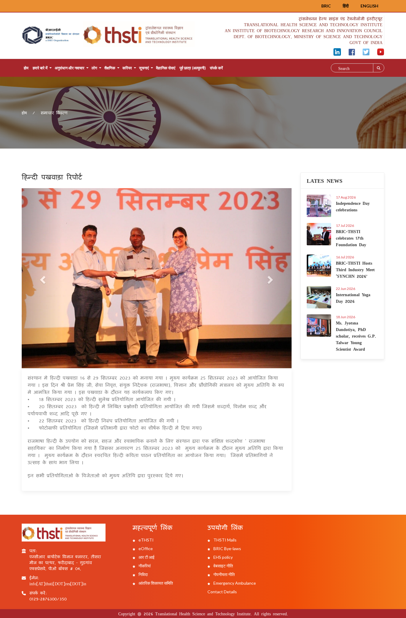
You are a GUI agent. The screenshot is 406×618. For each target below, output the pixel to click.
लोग (94, 67)
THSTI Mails (225, 539)
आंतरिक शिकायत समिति (155, 583)
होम (26, 67)
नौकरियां (144, 565)
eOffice (145, 548)
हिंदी (346, 5)
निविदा (143, 574)
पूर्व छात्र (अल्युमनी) (193, 67)
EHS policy (223, 557)
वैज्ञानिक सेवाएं (165, 67)
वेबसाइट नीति (223, 565)
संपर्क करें (216, 67)
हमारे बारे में (40, 67)
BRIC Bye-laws (227, 548)
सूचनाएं (144, 67)
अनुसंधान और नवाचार (69, 67)
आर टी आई (146, 557)
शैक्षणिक (109, 67)
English (369, 5)
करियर (127, 67)
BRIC (326, 5)
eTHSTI (146, 539)
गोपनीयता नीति (224, 574)
